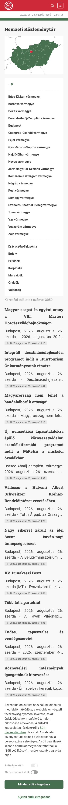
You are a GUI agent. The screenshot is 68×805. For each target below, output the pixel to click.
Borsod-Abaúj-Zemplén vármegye (31, 118)
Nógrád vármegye (20, 183)
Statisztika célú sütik (17, 772)
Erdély (12, 254)
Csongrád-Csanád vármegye (27, 133)
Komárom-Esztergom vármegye (30, 176)
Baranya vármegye (21, 104)
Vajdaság (14, 290)
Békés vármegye (19, 111)
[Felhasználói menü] (60, 6)
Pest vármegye (18, 190)
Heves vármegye (19, 162)
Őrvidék (13, 282)
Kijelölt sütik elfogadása (34, 797)
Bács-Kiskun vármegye (24, 96)
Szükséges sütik (14, 765)
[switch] (34, 765)
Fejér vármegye (19, 140)
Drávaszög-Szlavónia (22, 246)
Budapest (14, 125)
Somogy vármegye (21, 198)
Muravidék (15, 275)
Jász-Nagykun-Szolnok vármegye (31, 169)
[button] (52, 6)
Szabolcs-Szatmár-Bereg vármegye (32, 205)
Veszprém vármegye (22, 227)
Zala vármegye (18, 234)
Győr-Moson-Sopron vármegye (29, 147)
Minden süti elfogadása (34, 784)
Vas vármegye (18, 219)
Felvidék (14, 261)
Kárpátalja (15, 268)
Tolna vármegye (19, 212)
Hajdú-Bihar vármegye (23, 154)
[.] (9, 6)
